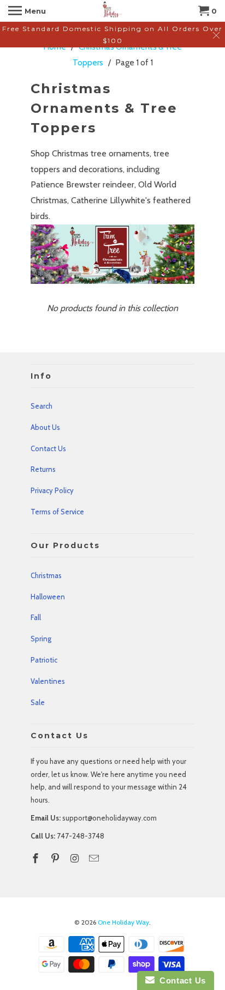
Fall (36, 617)
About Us (45, 427)
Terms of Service (57, 511)
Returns (43, 469)
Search (41, 406)
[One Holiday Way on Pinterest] (56, 859)
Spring (41, 638)
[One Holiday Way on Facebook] (37, 859)
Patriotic (44, 659)
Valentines (48, 681)
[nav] (27, 11)
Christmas (46, 575)
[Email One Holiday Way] (95, 859)
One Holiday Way (123, 922)
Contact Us (48, 448)
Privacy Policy (52, 490)
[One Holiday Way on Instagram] (76, 859)
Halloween (48, 596)
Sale (38, 702)
